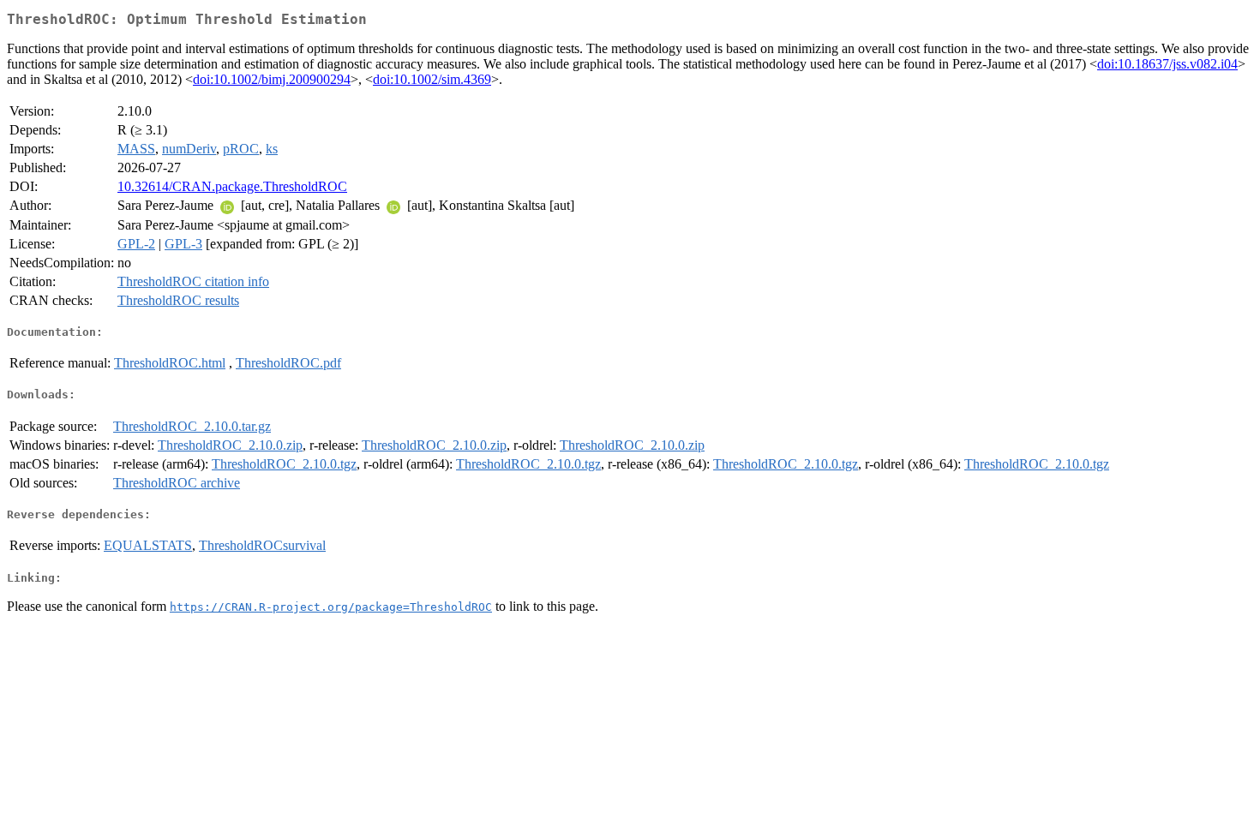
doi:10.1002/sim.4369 (432, 79)
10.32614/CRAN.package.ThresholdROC (232, 186)
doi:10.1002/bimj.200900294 (272, 79)
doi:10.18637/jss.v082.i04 (1167, 64)
